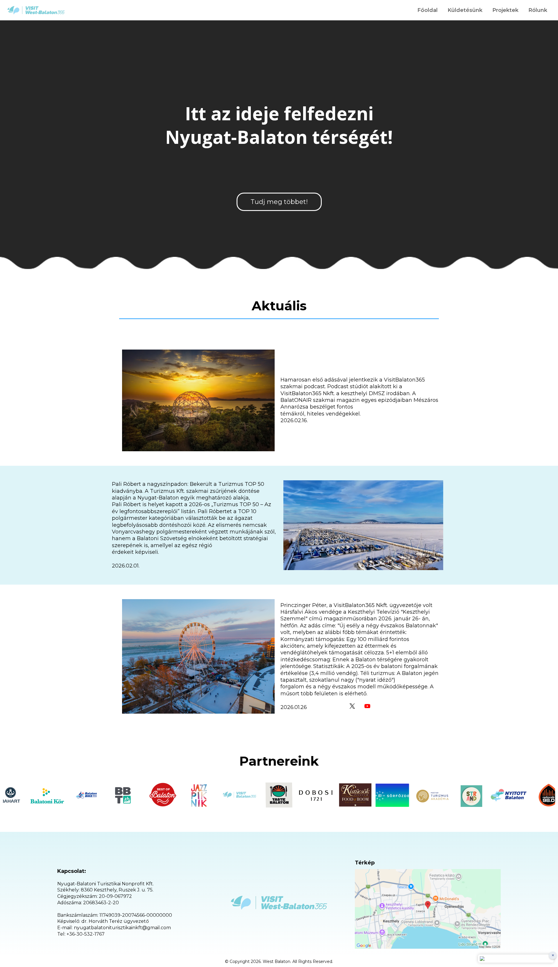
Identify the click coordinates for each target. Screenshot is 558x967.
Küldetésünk (465, 10)
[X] (352, 706)
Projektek (505, 10)
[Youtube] (367, 706)
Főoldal (427, 10)
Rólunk (537, 10)
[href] (428, 909)
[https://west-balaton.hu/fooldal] (36, 10)
